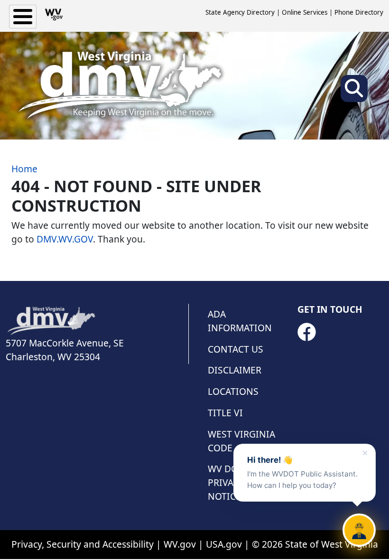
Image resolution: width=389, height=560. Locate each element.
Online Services (304, 12)
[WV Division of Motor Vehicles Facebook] (306, 332)
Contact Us (235, 349)
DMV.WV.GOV (65, 239)
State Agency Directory (240, 12)
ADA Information (240, 321)
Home (24, 168)
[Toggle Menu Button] (23, 16)
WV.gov (180, 544)
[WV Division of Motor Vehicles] (119, 86)
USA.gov (224, 544)
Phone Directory (358, 12)
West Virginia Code (241, 441)
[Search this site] (354, 91)
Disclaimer (234, 370)
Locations (233, 391)
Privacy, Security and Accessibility (82, 544)
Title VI (225, 412)
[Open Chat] (359, 530)
